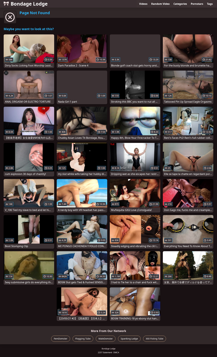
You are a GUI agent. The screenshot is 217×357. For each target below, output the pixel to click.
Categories (180, 4)
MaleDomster (105, 338)
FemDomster (60, 338)
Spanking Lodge (129, 338)
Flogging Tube (83, 338)
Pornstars (197, 4)
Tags (210, 4)
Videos (143, 4)
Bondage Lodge (29, 3)
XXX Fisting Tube (154, 338)
